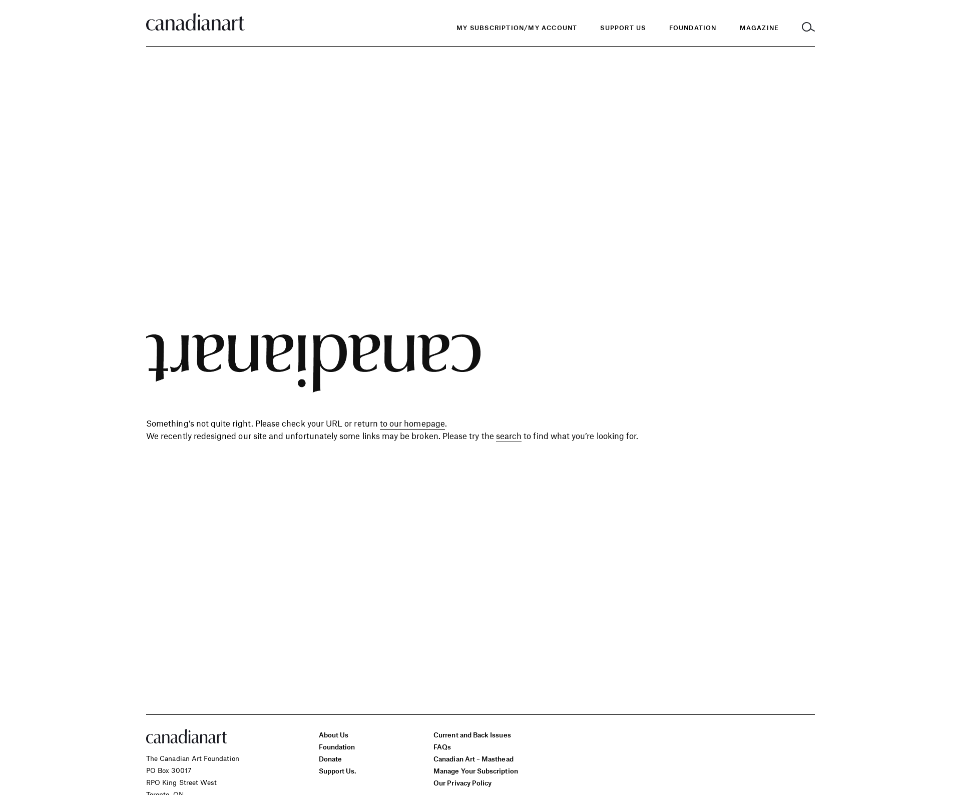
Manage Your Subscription (475, 770)
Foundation (337, 746)
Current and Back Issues (472, 734)
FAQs (442, 746)
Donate (330, 758)
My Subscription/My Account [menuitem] (516, 28)
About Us (334, 734)
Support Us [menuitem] (623, 28)
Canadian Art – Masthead (473, 758)
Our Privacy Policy (462, 782)
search (509, 436)
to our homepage (412, 423)
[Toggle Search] (808, 28)
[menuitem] (693, 28)
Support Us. (338, 770)
